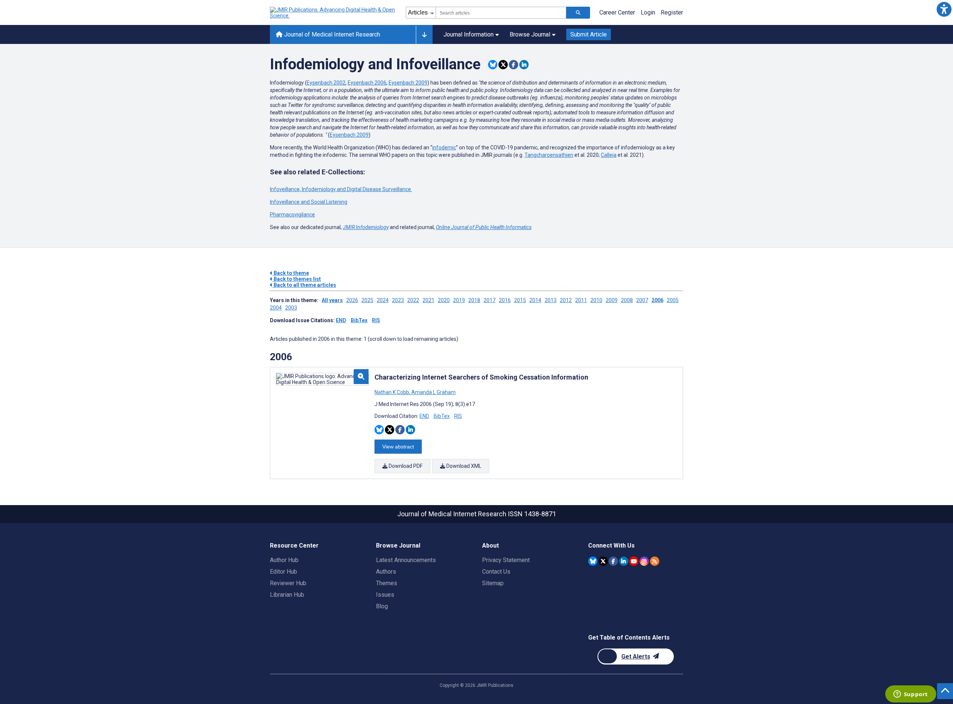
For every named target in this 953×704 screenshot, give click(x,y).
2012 (566, 300)
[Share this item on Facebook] (513, 64)
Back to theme (290, 273)
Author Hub (284, 560)
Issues (385, 594)
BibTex (359, 320)
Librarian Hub (287, 594)
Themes (386, 583)
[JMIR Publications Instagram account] (644, 561)
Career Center (617, 12)
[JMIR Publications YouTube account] (633, 561)
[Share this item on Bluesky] (492, 64)
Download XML (463, 466)
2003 (291, 308)
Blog (382, 606)
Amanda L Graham (433, 392)
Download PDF (405, 466)
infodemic (444, 147)
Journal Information (468, 34)
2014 (535, 300)
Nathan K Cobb (392, 392)
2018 (474, 300)
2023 (398, 300)
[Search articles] (578, 13)
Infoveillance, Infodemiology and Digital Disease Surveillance (341, 189)
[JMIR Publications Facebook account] (613, 561)
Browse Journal (530, 34)
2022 (413, 300)
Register (672, 12)
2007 (642, 300)
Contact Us (496, 571)
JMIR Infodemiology (366, 227)
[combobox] (501, 13)
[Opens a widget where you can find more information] (910, 694)
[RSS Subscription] (654, 561)
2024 (383, 300)
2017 (489, 300)
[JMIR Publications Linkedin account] (623, 561)
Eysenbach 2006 (367, 83)
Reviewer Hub (288, 583)
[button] (944, 9)
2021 (428, 300)
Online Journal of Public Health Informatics (484, 227)
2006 (657, 300)
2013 (551, 300)
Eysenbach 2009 (408, 83)
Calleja (608, 155)
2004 (276, 308)
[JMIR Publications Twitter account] (603, 561)
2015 (520, 300)
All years (332, 300)
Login (648, 12)
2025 (367, 300)
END (341, 320)
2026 (352, 300)
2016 (505, 300)
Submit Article (588, 34)
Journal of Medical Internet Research (331, 34)
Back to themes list (296, 279)
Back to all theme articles (304, 285)
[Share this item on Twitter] (503, 64)
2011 (581, 300)
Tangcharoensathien (549, 155)
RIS (376, 320)
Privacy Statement (506, 560)
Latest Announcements (406, 560)
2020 (444, 300)
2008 (627, 300)
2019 (459, 300)
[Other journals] (424, 35)
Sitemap (493, 583)
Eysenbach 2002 (326, 83)
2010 (596, 300)
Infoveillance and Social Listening (308, 202)
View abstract (398, 447)
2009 (612, 300)
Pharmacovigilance (292, 215)
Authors (386, 571)
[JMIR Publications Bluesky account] (592, 561)
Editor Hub (283, 571)
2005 (673, 300)
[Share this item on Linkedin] (524, 64)
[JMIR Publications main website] (333, 13)
